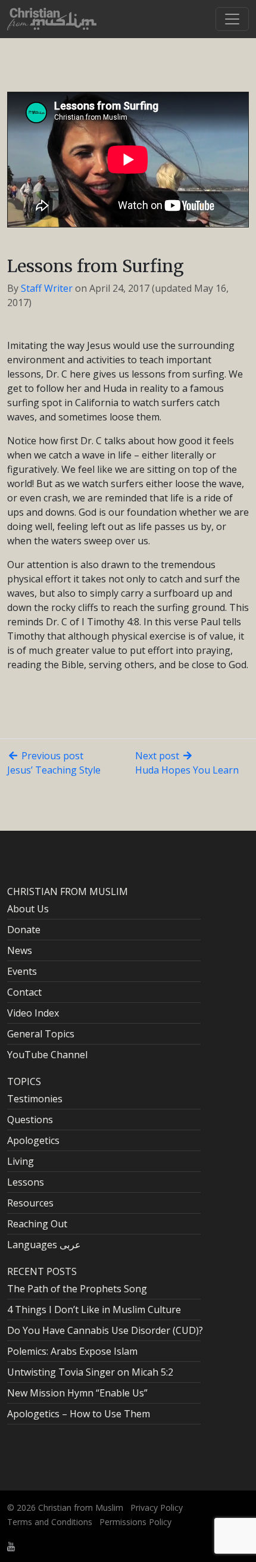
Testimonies (35, 1098)
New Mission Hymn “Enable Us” (77, 1392)
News (19, 950)
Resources (30, 1202)
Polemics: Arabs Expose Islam (72, 1351)
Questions (30, 1119)
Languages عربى (44, 1244)
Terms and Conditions (49, 1521)
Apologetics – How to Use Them (78, 1413)
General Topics (40, 1033)
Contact (24, 992)
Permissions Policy (135, 1521)
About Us (28, 908)
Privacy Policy (156, 1507)
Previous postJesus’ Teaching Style (54, 763)
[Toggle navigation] (232, 19)
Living (20, 1161)
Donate (23, 929)
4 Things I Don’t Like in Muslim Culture (94, 1309)
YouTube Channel (47, 1054)
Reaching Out (37, 1223)
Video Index (33, 1012)
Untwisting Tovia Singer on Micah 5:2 (90, 1372)
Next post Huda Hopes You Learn (187, 763)
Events (22, 971)
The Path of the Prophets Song (77, 1288)
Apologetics (33, 1140)
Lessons (25, 1182)
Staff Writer (47, 288)
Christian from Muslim (79, 1507)
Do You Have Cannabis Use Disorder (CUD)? (105, 1330)
